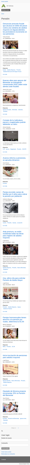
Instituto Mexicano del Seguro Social (12, 71)
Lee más (5, 74)
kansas (14, 222)
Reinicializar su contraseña (8, 454)
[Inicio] (4, 5)
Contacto (3, 459)
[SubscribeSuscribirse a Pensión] (2, 430)
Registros (5, 269)
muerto (4, 222)
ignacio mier (23, 418)
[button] (5, 10)
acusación (19, 222)
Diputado (5, 420)
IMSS (4, 346)
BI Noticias (10, 6)
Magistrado (13, 149)
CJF (4, 149)
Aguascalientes (6, 380)
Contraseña (4, 443)
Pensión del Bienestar (13, 418)
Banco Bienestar (21, 267)
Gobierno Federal (7, 308)
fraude (4, 70)
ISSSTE (24, 149)
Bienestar (14, 109)
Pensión (18, 70)
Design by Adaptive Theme (24, 463)
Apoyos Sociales (7, 109)
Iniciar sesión (4, 1)
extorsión (20, 109)
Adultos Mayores (11, 70)
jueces (7, 149)
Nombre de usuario (6, 438)
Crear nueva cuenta (6, 451)
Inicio (2, 13)
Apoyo (19, 307)
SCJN (13, 346)
